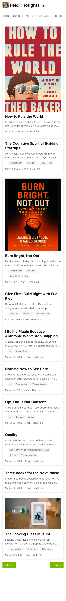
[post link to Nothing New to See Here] (33, 379)
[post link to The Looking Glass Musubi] (33, 527)
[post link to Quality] (33, 447)
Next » (57, 565)
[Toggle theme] (43, 5)
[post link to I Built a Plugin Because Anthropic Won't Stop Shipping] (33, 344)
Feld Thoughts (25, 5)
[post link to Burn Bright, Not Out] (33, 231)
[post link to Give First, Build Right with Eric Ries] (33, 306)
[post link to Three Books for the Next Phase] (33, 480)
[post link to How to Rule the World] (33, 80)
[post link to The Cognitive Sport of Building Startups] (33, 156)
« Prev (9, 565)
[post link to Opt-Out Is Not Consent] (33, 412)
